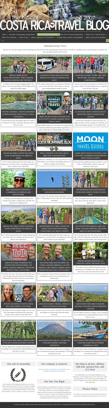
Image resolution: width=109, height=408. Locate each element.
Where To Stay (23, 37)
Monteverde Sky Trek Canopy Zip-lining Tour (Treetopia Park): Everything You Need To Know (54, 228)
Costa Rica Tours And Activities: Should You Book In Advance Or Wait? (54, 77)
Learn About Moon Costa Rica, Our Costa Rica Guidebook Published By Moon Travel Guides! (90, 155)
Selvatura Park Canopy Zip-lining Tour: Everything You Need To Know (18, 155)
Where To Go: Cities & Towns (95, 34)
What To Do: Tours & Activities (48, 34)
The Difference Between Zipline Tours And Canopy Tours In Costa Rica (90, 192)
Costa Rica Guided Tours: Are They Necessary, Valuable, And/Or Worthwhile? (90, 77)
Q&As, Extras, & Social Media (95, 37)
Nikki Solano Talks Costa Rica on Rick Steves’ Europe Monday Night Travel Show (54, 119)
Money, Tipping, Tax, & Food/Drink (42, 37)
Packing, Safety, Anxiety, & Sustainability (70, 37)
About (4, 34)
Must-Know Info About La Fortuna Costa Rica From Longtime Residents (54, 342)
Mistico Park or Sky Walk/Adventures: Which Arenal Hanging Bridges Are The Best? (18, 77)
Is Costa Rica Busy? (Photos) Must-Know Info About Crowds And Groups (90, 114)
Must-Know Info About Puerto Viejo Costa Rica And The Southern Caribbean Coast (90, 342)
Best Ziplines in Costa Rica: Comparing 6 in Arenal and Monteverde (18, 192)
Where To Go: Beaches (9, 37)
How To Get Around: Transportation (71, 34)
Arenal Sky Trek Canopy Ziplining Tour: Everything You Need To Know (18, 228)
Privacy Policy (102, 396)
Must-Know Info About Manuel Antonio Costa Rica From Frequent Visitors (90, 306)
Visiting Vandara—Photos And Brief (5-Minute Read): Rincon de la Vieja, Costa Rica (18, 114)
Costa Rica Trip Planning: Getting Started (22, 34)
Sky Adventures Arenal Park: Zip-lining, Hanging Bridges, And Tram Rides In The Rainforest (90, 228)
